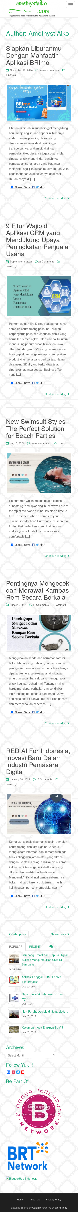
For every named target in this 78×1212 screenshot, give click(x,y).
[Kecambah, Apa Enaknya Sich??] (14, 1031)
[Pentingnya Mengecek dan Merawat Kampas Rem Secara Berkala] (39, 633)
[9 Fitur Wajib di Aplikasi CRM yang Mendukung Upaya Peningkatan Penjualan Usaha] (39, 296)
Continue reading (56, 198)
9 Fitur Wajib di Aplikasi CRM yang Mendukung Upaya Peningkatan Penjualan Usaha (39, 239)
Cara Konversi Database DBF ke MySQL (42, 996)
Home (20, 1199)
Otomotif (61, 605)
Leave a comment (49, 70)
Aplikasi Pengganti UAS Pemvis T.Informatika (41, 979)
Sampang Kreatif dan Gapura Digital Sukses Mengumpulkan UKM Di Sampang (45, 959)
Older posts (18, 934)
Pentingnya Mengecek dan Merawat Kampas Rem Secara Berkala (37, 589)
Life (60, 443)
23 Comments (46, 261)
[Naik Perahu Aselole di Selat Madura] (14, 1015)
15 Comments (44, 779)
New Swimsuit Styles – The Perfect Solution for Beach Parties (38, 428)
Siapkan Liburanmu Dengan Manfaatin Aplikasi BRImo (34, 54)
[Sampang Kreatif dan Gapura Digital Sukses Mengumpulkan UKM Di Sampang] (14, 959)
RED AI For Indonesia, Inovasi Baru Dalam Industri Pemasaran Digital (38, 761)
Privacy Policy (53, 1199)
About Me (35, 1199)
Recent (35, 947)
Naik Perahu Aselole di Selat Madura (45, 1011)
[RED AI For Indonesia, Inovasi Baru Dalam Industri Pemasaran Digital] (39, 814)
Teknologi (11, 266)
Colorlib (36, 1207)
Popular (15, 947)
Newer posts (59, 934)
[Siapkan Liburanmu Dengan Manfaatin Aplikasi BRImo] (39, 103)
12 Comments (41, 605)
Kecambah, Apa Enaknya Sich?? (42, 1027)
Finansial (11, 75)
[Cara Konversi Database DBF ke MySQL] (14, 998)
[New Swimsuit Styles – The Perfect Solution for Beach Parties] (39, 473)
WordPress (61, 1207)
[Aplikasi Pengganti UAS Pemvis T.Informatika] (14, 981)
